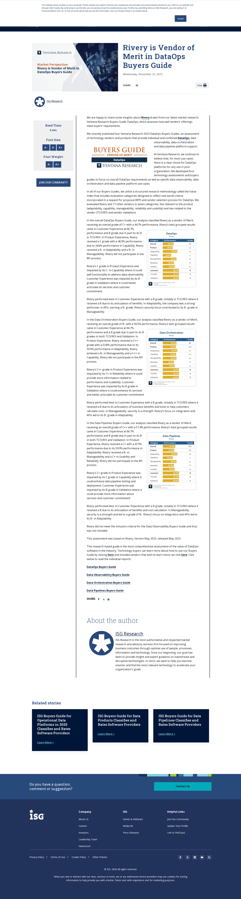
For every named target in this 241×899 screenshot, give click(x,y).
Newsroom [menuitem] (85, 846)
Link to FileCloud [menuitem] (176, 832)
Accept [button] (181, 18)
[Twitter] (104, 599)
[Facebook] (99, 599)
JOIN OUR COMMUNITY (53, 182)
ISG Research (129, 633)
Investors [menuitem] (84, 832)
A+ (60, 147)
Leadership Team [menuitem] (88, 839)
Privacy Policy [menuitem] (37, 857)
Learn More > (45, 742)
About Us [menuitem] (84, 819)
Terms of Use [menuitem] (57, 857)
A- (46, 147)
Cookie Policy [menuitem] (79, 857)
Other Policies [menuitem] (99, 857)
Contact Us (183, 786)
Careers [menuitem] (83, 825)
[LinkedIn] (109, 599)
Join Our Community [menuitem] (178, 819)
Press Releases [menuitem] (131, 832)
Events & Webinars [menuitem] (133, 819)
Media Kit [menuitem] (128, 825)
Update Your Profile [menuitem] (177, 825)
